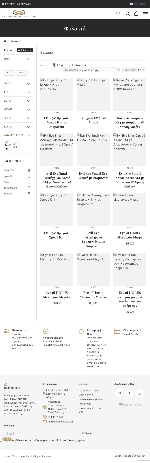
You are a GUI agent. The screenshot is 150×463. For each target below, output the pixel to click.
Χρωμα (8, 109)
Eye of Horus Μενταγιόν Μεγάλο (93, 295)
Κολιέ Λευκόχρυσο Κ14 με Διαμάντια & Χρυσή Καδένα (129, 122)
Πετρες (8, 118)
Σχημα (8, 126)
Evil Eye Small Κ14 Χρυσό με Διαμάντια (93, 175)
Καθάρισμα (25, 50)
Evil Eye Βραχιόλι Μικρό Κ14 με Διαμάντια (57, 122)
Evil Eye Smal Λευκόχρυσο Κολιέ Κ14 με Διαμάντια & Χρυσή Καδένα (56, 179)
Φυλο (7, 92)
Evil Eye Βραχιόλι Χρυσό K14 (57, 235)
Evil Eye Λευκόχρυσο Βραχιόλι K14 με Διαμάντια (93, 239)
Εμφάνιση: (130, 69)
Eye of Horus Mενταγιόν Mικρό (129, 235)
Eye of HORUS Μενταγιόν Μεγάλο (56, 295)
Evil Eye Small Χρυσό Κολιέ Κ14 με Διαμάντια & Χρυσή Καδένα (129, 179)
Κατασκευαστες (14, 135)
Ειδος (7, 83)
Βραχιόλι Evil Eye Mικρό (93, 120)
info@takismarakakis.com (57, 345)
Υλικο (7, 100)
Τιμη (7, 58)
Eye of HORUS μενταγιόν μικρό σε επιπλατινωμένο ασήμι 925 (130, 299)
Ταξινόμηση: (71, 69)
